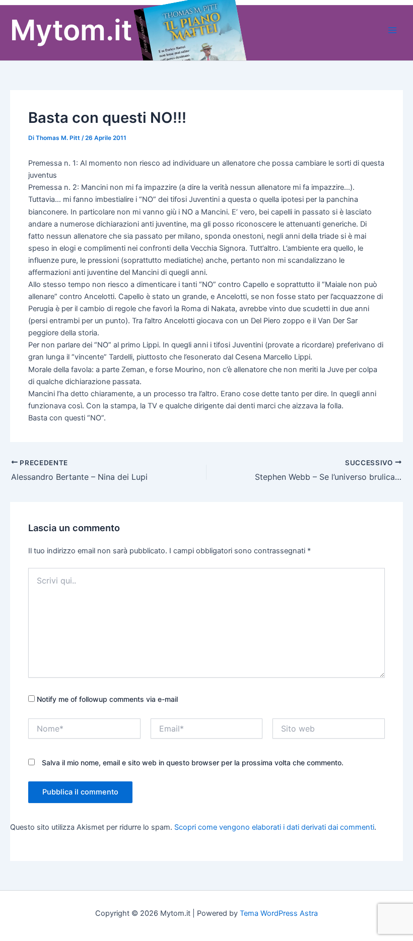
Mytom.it (71, 30)
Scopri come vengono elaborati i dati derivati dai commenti (274, 827)
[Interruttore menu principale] (392, 30)
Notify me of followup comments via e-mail (107, 699)
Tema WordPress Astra (279, 913)
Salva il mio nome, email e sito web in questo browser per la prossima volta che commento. (192, 762)
